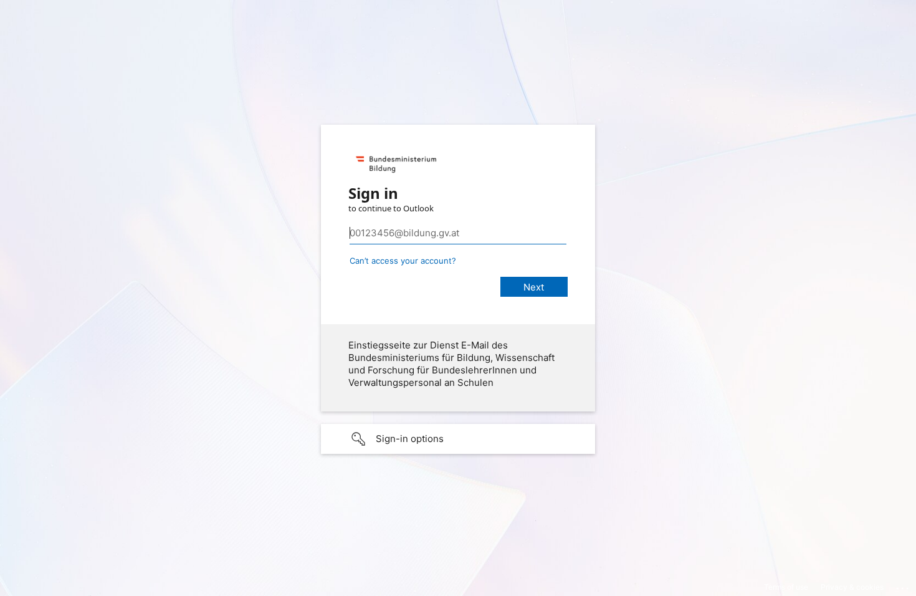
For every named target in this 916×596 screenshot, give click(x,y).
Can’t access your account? (403, 261)
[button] (458, 439)
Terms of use (786, 587)
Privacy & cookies (852, 587)
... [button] (903, 585)
